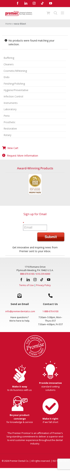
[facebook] (21, 279)
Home (8, 23)
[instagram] (35, 279)
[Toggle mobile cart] (48, 13)
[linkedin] (28, 279)
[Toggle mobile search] (55, 13)
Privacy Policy (43, 285)
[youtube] (48, 279)
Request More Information (22, 155)
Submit (51, 236)
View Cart (12, 148)
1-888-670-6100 (50, 311)
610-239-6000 (43, 273)
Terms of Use (26, 285)
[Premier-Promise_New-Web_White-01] (35, 336)
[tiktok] (41, 279)
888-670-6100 (27, 273)
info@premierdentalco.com (20, 311)
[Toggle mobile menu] (63, 13)
